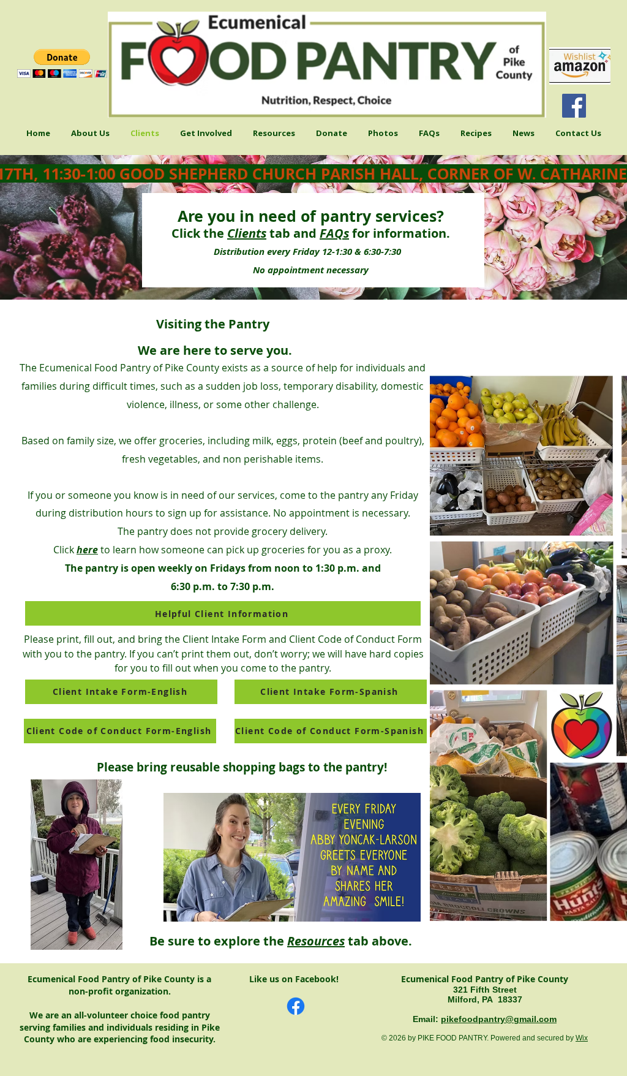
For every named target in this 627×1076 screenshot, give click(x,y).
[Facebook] (574, 106)
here (87, 549)
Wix (582, 1038)
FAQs (334, 233)
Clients (246, 233)
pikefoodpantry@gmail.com (499, 1019)
